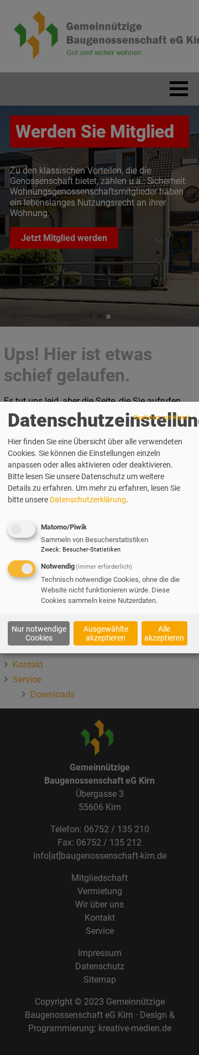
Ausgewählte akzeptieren (105, 633)
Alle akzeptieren (164, 633)
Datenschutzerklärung (88, 500)
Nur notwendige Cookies (39, 633)
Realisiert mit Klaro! (161, 418)
